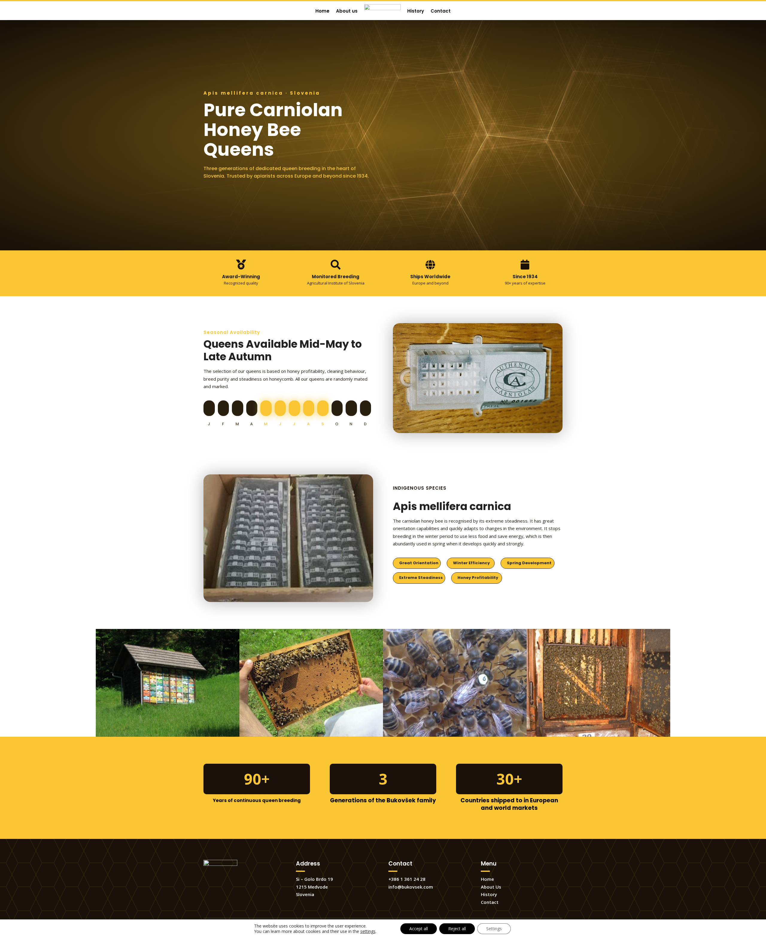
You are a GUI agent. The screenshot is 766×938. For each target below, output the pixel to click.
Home (487, 879)
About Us (491, 887)
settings (368, 931)
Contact (489, 902)
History (489, 894)
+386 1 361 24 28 (406, 879)
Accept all (418, 928)
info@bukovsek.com (410, 887)
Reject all (457, 928)
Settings (494, 928)
